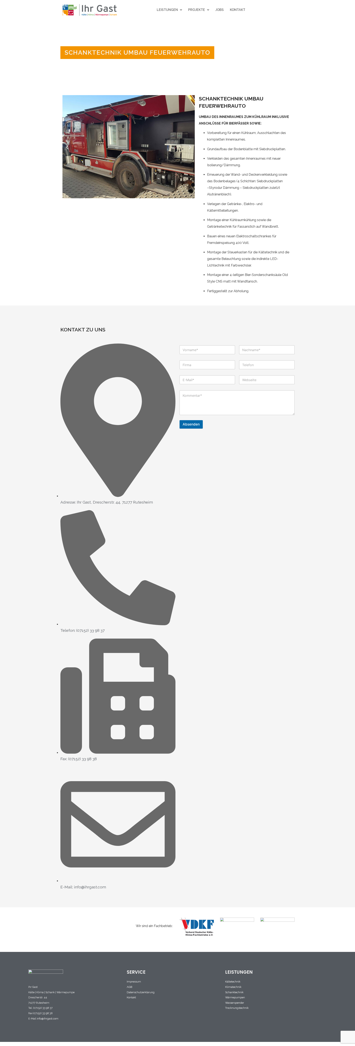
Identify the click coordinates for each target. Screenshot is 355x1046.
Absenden (191, 424)
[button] (67, 147)
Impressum (134, 981)
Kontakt (131, 997)
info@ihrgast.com (47, 1018)
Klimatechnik (233, 986)
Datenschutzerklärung (140, 992)
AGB (129, 986)
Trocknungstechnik (237, 1007)
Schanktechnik (234, 992)
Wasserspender (234, 1002)
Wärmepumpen (235, 997)
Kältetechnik (232, 981)
